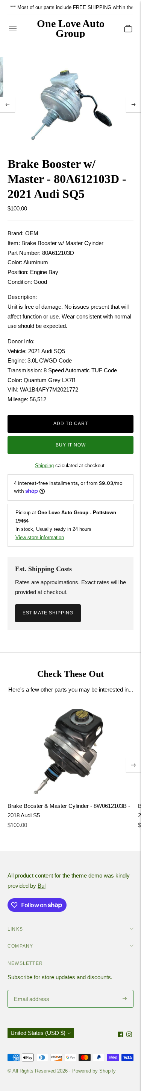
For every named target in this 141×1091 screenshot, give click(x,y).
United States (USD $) (38, 1033)
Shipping (44, 465)
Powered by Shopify (94, 1071)
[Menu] (13, 28)
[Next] (133, 104)
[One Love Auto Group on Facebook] (120, 1035)
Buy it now (71, 445)
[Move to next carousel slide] (133, 765)
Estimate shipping (48, 613)
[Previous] (7, 104)
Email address (30, 990)
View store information (39, 537)
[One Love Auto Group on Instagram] (129, 1035)
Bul (41, 885)
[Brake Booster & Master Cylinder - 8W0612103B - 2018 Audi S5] (70, 751)
